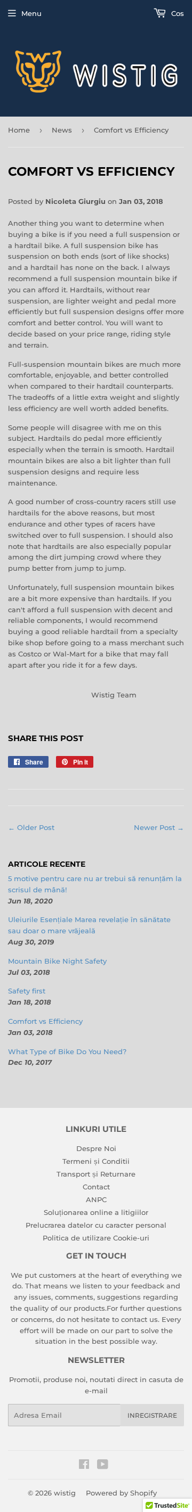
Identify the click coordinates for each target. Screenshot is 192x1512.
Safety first (26, 991)
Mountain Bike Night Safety (57, 961)
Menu (31, 13)
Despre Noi (96, 1148)
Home (19, 130)
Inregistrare (152, 1415)
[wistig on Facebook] (84, 1465)
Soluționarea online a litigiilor (96, 1212)
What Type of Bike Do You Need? (67, 1051)
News (62, 130)
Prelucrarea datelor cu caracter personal (96, 1225)
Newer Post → (159, 827)
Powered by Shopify (121, 1493)
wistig (65, 1493)
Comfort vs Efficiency (45, 1021)
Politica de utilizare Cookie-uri (96, 1238)
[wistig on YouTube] (102, 1465)
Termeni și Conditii (96, 1161)
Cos (176, 13)
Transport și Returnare (96, 1174)
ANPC (96, 1199)
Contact (96, 1186)
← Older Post (31, 827)
